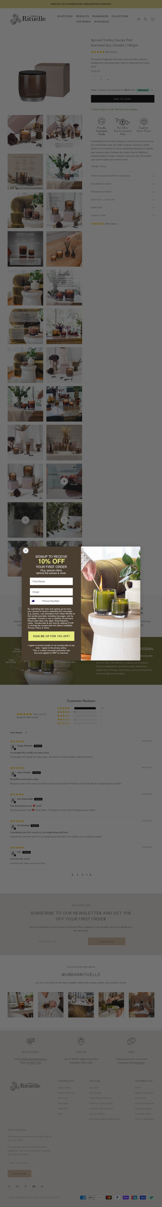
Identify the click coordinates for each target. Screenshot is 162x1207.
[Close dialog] (25, 550)
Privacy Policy (34, 628)
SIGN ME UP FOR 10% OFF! (51, 636)
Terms (46, 628)
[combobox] (35, 600)
